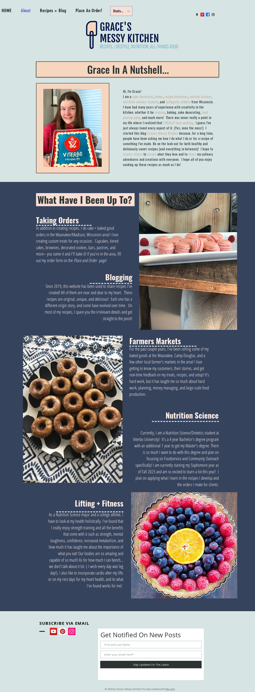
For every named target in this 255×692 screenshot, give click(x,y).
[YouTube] (53, 631)
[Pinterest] (202, 14)
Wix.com (170, 689)
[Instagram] (71, 631)
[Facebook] (208, 14)
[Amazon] (197, 14)
